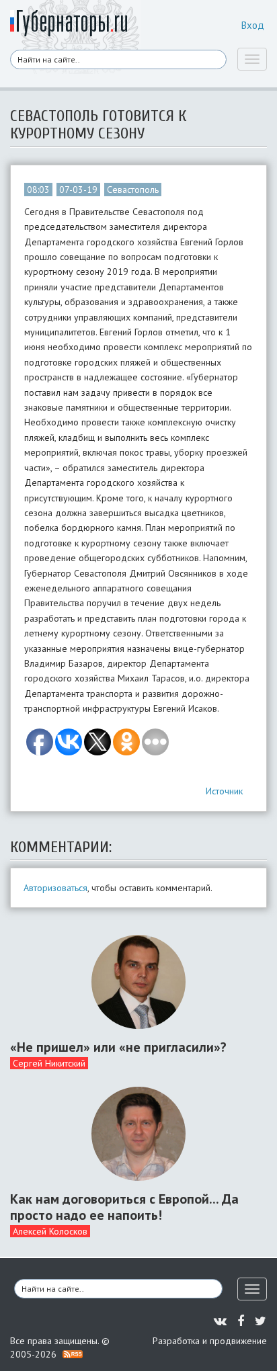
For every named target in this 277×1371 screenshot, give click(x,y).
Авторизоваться (55, 888)
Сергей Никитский (49, 1063)
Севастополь (133, 189)
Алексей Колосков (50, 1231)
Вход (252, 25)
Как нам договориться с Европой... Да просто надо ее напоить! (124, 1207)
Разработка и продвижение (210, 1341)
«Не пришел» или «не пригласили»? (118, 1047)
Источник (224, 791)
